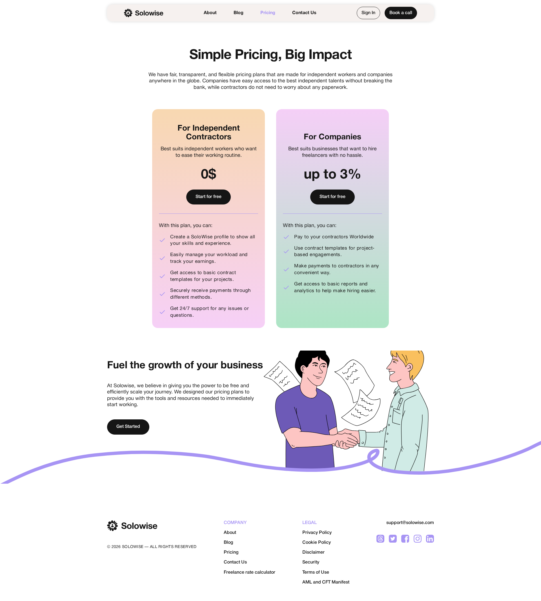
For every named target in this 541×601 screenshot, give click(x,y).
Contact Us (304, 13)
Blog (238, 13)
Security (310, 562)
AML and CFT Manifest (325, 582)
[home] (143, 13)
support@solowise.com (410, 523)
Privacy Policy (317, 533)
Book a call (400, 13)
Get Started (128, 427)
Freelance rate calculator (249, 572)
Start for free (208, 197)
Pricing (267, 13)
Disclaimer (313, 552)
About (210, 13)
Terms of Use (315, 572)
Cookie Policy (316, 543)
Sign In (368, 13)
